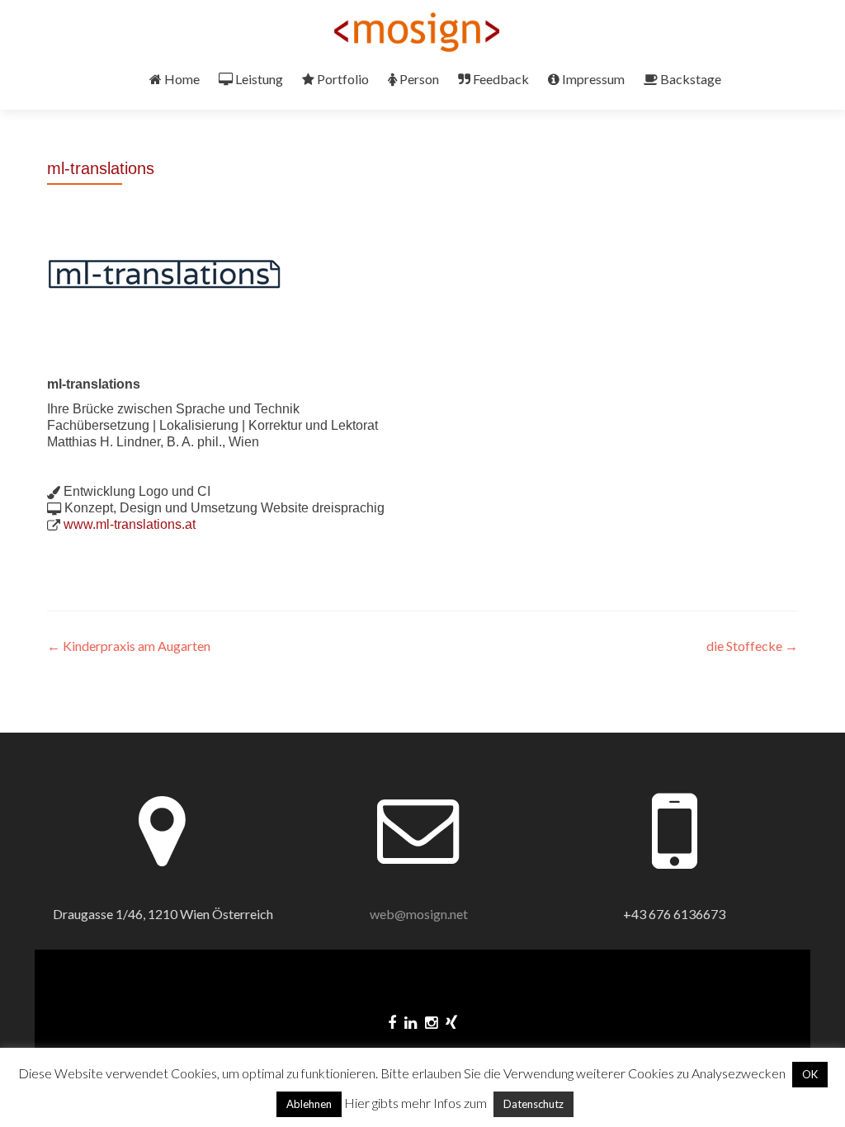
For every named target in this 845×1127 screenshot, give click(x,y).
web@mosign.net (419, 914)
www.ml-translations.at (130, 524)
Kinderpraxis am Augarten (128, 645)
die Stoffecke (752, 645)
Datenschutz (533, 1103)
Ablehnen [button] (309, 1103)
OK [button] (810, 1074)
